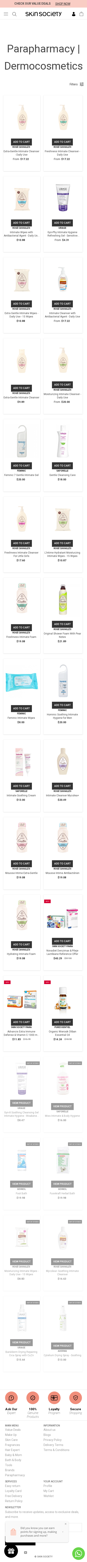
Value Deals (13, 1429)
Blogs (47, 1434)
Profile (48, 1486)
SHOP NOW (62, 3)
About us (50, 1429)
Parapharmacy (15, 1475)
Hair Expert (12, 1450)
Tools (8, 1465)
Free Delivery (13, 1496)
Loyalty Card (13, 1491)
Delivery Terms (53, 1445)
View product (21, 1103)
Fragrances (12, 1445)
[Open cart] (81, 14)
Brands (10, 1470)
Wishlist (49, 1496)
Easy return (12, 1486)
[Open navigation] (6, 13)
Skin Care (11, 1440)
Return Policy (14, 1501)
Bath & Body (13, 1460)
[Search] (14, 14)
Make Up (11, 1434)
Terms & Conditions (56, 1450)
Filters (74, 84)
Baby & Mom (13, 1455)
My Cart (49, 1491)
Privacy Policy (53, 1440)
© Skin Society (43, 1556)
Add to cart (21, 141)
